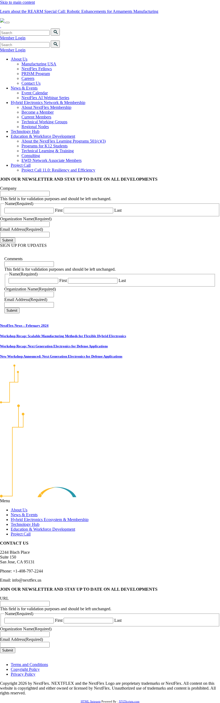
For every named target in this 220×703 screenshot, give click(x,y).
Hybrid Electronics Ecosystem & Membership (50, 519)
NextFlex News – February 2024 (24, 325)
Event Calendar (34, 93)
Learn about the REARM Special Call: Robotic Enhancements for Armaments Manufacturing (79, 11)
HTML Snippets (91, 701)
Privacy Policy (23, 674)
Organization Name (26, 219)
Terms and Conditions (29, 664)
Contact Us (31, 83)
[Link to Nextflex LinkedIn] (0, 26)
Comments (13, 258)
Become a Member (37, 112)
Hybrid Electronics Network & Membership (48, 102)
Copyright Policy (25, 669)
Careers (27, 78)
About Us (19, 59)
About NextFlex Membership (46, 107)
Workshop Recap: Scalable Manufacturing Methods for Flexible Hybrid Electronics (63, 336)
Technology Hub (25, 131)
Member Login (12, 38)
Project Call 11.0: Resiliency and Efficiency (58, 170)
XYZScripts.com (129, 701)
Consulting (30, 155)
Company (8, 188)
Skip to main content (17, 2)
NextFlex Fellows (36, 68)
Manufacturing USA (38, 64)
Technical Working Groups (44, 122)
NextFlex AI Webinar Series (45, 97)
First (59, 210)
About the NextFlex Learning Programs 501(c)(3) (63, 141)
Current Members (36, 117)
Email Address (21, 229)
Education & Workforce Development (43, 136)
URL (4, 598)
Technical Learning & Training (47, 150)
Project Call (21, 165)
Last (118, 210)
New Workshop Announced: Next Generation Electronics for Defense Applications (61, 356)
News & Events (24, 88)
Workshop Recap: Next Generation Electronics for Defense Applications (54, 346)
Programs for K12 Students (44, 146)
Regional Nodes (35, 126)
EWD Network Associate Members (51, 160)
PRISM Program (35, 73)
